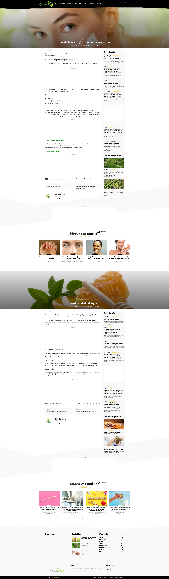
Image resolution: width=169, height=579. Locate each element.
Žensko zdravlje (108, 91)
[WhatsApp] (93, 179)
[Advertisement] (73, 78)
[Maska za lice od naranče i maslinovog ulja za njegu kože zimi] (119, 247)
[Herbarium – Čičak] (76, 545)
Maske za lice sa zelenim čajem (55, 140)
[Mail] (59, 198)
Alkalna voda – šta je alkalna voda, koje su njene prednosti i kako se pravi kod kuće (114, 130)
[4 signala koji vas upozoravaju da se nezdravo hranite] (76, 539)
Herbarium (106, 169)
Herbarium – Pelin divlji (111, 171)
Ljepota (84, 36)
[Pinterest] (90, 179)
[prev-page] (82, 266)
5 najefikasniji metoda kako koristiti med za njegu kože (96, 257)
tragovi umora (61, 178)
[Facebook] (122, 3)
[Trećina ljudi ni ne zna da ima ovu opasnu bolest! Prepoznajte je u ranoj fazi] (76, 552)
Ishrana (106, 66)
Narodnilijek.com (54, 577)
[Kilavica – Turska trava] (114, 184)
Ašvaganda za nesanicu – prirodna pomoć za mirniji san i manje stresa (114, 58)
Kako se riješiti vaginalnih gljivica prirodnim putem (85, 187)
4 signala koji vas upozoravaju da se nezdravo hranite (88, 538)
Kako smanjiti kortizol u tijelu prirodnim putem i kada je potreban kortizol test (112, 143)
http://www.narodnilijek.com (59, 196)
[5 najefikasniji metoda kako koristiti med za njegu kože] (96, 247)
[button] (128, 2)
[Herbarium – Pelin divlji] (114, 163)
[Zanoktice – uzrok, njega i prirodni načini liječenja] (49, 247)
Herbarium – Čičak (85, 544)
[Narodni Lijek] (71, 45)
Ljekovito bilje (107, 55)
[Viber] (96, 179)
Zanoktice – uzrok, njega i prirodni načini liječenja (49, 257)
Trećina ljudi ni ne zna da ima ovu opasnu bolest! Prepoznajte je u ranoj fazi (89, 552)
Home (46, 50)
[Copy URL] (99, 179)
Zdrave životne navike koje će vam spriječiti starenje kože (72, 257)
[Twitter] (126, 3)
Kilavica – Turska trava (110, 192)
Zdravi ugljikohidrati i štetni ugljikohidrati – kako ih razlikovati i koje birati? (112, 69)
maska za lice (55, 178)
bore (50, 178)
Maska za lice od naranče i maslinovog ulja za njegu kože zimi (119, 257)
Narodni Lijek (77, 45)
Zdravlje (106, 80)
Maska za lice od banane (53, 151)
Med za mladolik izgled (53, 186)
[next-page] (85, 266)
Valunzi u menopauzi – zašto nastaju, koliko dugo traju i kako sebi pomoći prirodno (113, 94)
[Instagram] (124, 3)
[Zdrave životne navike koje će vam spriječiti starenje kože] (72, 247)
